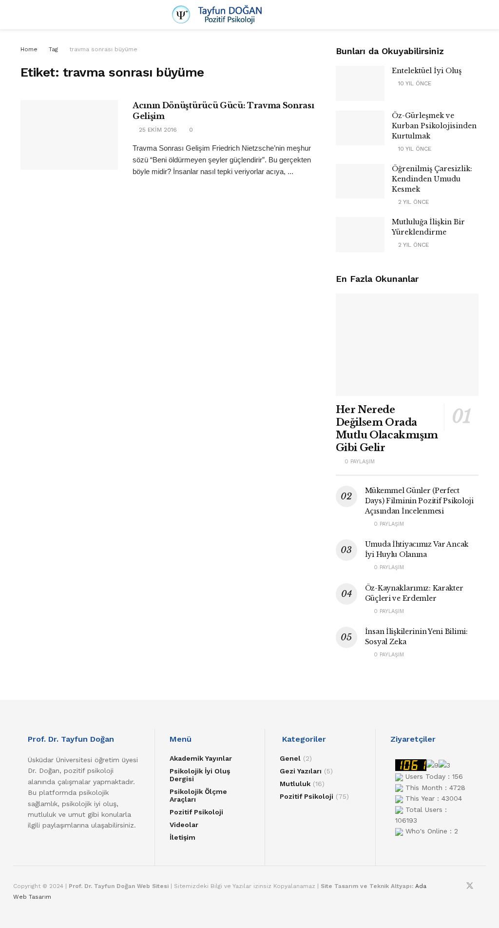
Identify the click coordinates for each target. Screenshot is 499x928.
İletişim (182, 837)
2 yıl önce (412, 201)
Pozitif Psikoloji (196, 812)
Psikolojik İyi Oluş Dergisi (200, 775)
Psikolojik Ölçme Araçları (198, 795)
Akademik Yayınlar (201, 758)
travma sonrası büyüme (103, 49)
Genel (290, 758)
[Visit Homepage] (249, 14)
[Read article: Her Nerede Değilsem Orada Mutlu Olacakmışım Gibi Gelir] (407, 345)
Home (29, 49)
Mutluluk (295, 784)
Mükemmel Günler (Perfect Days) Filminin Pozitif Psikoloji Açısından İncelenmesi (419, 500)
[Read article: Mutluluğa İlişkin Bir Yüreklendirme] (360, 234)
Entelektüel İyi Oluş (426, 70)
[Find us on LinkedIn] (483, 886)
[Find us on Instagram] (457, 886)
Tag (53, 49)
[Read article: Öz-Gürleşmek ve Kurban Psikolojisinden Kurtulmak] (360, 128)
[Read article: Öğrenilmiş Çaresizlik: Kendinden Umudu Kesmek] (360, 181)
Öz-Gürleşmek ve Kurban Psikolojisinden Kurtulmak (434, 125)
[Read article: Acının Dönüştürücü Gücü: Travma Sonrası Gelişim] (69, 135)
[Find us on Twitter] (470, 886)
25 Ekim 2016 (157, 129)
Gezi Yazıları (301, 771)
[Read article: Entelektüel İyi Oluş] (360, 83)
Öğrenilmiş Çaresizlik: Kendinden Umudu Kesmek (432, 179)
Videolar (184, 825)
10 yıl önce (413, 83)
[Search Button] (474, 14)
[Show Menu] (24, 14)
